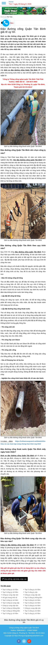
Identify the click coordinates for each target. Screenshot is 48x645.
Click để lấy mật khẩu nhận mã (15, 579)
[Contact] (6, 23)
